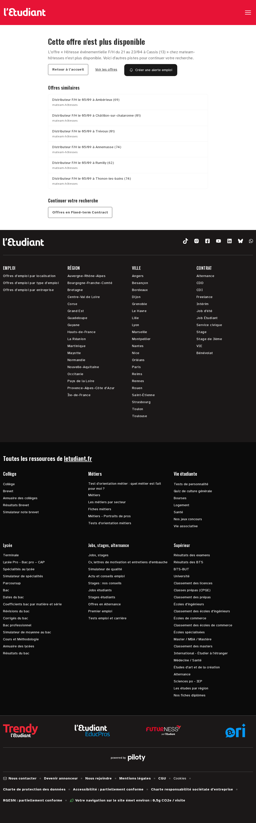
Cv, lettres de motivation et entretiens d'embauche (128, 562)
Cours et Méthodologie (21, 639)
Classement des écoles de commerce (203, 625)
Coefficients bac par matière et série (32, 604)
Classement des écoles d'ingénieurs (202, 611)
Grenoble (139, 304)
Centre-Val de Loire (84, 297)
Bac (6, 590)
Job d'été (204, 311)
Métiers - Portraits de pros (109, 516)
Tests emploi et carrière (107, 618)
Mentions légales (135, 778)
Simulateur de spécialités (23, 576)
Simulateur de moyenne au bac (27, 632)
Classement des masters (193, 646)
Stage (201, 332)
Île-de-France (79, 395)
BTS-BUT (181, 569)
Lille (135, 318)
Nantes (138, 346)
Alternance (205, 276)
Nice (136, 353)
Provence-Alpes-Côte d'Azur (91, 388)
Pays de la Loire (81, 381)
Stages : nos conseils (105, 583)
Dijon (136, 297)
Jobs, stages (98, 555)
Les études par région (191, 688)
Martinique (77, 346)
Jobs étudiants (100, 590)
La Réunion (77, 339)
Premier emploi (100, 611)
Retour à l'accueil (68, 69)
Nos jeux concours (188, 519)
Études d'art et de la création (197, 667)
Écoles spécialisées (189, 632)
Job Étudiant (207, 318)
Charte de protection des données (34, 789)
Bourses (180, 498)
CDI (199, 290)
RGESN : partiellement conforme (32, 800)
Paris (136, 367)
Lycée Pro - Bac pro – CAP (24, 562)
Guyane (74, 325)
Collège (9, 484)
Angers (138, 276)
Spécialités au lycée (18, 569)
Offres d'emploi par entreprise (28, 290)
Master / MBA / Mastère (193, 639)
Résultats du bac (16, 653)
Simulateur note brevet (21, 512)
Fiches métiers (99, 509)
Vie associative (186, 526)
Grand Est (76, 311)
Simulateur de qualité (105, 569)
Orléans (138, 360)
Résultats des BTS (188, 562)
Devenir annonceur (61, 778)
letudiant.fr (78, 458)
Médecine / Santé (188, 660)
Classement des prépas (192, 597)
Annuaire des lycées (18, 646)
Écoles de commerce (190, 618)
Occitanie (76, 374)
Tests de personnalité (191, 484)
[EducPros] (92, 730)
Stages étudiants (101, 597)
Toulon (137, 409)
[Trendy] (20, 730)
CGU (162, 778)
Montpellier (141, 339)
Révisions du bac (16, 611)
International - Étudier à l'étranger (201, 653)
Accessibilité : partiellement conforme (108, 789)
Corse (72, 304)
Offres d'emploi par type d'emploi (31, 283)
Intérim (202, 304)
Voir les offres (106, 69)
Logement (181, 505)
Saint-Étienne (143, 395)
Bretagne (75, 290)
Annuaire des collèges (20, 498)
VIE (199, 346)
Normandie (77, 360)
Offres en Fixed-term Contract (80, 212)
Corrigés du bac (15, 618)
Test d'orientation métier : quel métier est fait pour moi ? (124, 486)
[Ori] (235, 730)
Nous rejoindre (98, 778)
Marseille (139, 332)
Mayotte (74, 353)
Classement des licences (193, 583)
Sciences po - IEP (188, 681)
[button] (185, 241)
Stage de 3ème (209, 339)
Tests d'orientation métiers (109, 523)
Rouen (137, 388)
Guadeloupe (77, 318)
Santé (178, 512)
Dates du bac (13, 597)
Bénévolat (204, 353)
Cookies (180, 778)
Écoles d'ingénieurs (189, 604)
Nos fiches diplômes (190, 695)
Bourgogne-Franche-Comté (90, 283)
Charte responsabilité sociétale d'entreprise (192, 789)
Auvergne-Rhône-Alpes (87, 276)
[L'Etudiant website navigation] (25, 12)
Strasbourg (141, 402)
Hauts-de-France (82, 332)
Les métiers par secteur (107, 502)
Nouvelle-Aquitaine (83, 367)
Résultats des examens (192, 555)
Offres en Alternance (104, 604)
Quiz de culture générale (193, 491)
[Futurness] (163, 730)
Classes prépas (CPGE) (192, 590)
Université (182, 576)
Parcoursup (12, 583)
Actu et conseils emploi (106, 576)
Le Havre (139, 311)
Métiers (94, 495)
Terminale (11, 555)
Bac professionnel (17, 625)
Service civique (209, 325)
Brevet (8, 491)
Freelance (204, 297)
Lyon (135, 325)
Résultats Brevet (16, 505)
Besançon (140, 283)
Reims (137, 374)
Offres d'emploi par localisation (29, 276)
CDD (200, 283)
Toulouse (139, 416)
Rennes (138, 381)
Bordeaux (140, 290)
